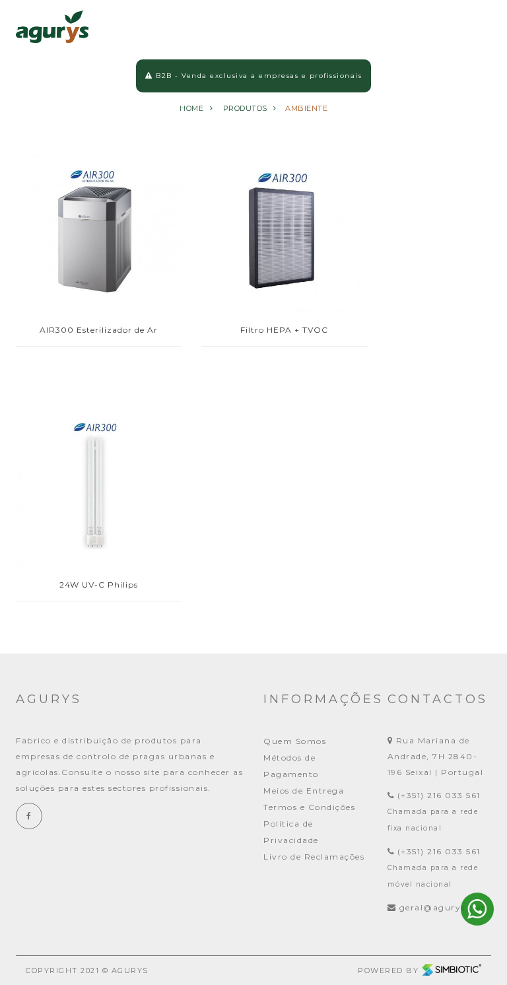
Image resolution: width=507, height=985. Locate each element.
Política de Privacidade (291, 832)
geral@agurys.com (444, 907)
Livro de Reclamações (313, 857)
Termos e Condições (309, 807)
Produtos (245, 108)
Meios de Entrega (303, 791)
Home (191, 108)
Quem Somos (294, 741)
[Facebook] (29, 816)
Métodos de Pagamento (291, 766)
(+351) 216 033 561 (437, 795)
